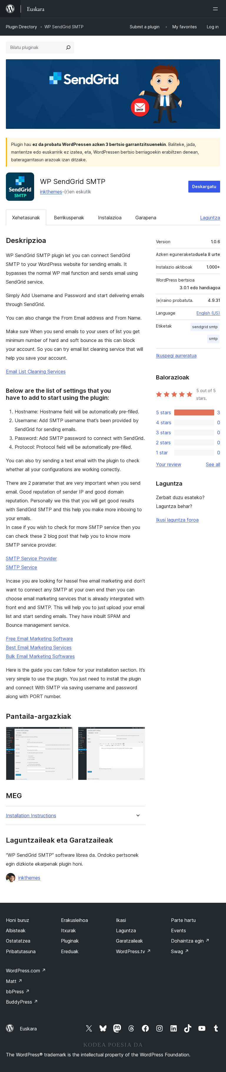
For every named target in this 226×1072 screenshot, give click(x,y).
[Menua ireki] (216, 9)
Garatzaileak (129, 941)
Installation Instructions (31, 815)
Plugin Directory (21, 26)
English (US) (208, 312)
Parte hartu (183, 920)
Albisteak (16, 930)
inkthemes (51, 192)
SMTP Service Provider (31, 558)
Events (178, 930)
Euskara (28, 1029)
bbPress (18, 991)
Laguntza (210, 218)
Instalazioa (110, 218)
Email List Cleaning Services (36, 371)
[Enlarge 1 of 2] (65, 735)
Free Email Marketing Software (39, 639)
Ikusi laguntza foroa (177, 520)
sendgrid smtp (205, 327)
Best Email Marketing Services (39, 647)
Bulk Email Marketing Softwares (40, 656)
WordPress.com (26, 971)
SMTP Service (21, 567)
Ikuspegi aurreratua (176, 356)
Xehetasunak (26, 218)
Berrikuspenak (69, 218)
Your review (168, 464)
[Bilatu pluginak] (68, 47)
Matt (14, 981)
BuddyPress (22, 1002)
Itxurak (68, 930)
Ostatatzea (18, 941)
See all (213, 464)
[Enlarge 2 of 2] (137, 735)
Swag (180, 951)
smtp (213, 338)
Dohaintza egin (190, 941)
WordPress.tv (133, 951)
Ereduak (70, 951)
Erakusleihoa (74, 920)
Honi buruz (17, 920)
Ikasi (121, 920)
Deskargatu (204, 186)
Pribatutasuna (21, 951)
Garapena (145, 218)
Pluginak (70, 941)
